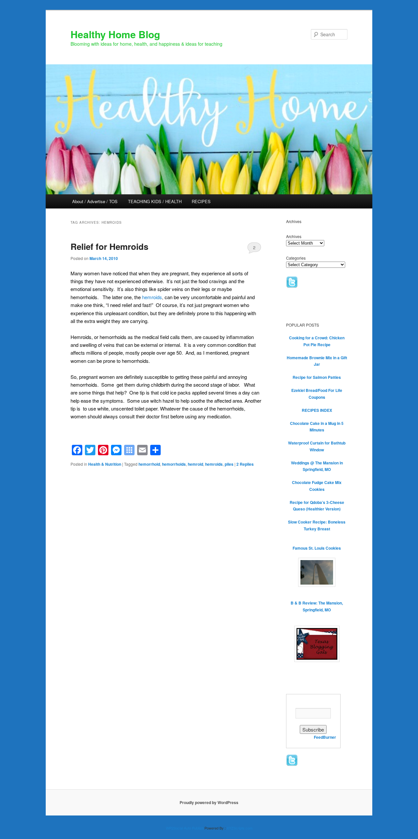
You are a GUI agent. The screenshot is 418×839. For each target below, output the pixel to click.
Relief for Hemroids (109, 246)
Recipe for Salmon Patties (317, 377)
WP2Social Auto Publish (184, 828)
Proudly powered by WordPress (209, 802)
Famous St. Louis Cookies (317, 548)
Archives (293, 236)
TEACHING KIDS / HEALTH (155, 201)
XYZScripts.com (239, 828)
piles (229, 464)
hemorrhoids (174, 464)
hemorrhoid (149, 464)
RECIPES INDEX (317, 410)
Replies (245, 464)
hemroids (152, 297)
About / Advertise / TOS (95, 201)
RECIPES (201, 201)
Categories (296, 258)
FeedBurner (325, 737)
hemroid (195, 464)
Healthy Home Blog (115, 34)
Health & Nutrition (104, 464)
